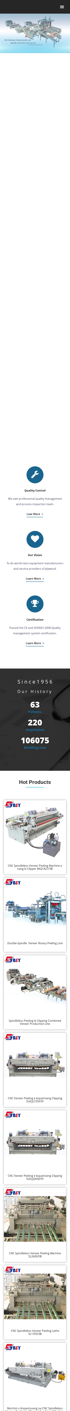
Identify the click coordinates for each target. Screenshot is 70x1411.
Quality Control (35, 490)
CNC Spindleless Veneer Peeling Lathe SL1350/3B (35, 1332)
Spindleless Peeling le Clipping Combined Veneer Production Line (35, 1022)
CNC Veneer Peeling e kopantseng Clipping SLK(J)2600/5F (35, 1177)
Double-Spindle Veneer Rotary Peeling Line (35, 943)
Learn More (34, 578)
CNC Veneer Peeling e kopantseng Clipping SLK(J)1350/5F (35, 1100)
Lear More (34, 514)
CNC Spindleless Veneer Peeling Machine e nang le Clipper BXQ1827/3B (35, 867)
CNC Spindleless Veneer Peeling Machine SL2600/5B (35, 1255)
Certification (35, 620)
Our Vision (35, 555)
